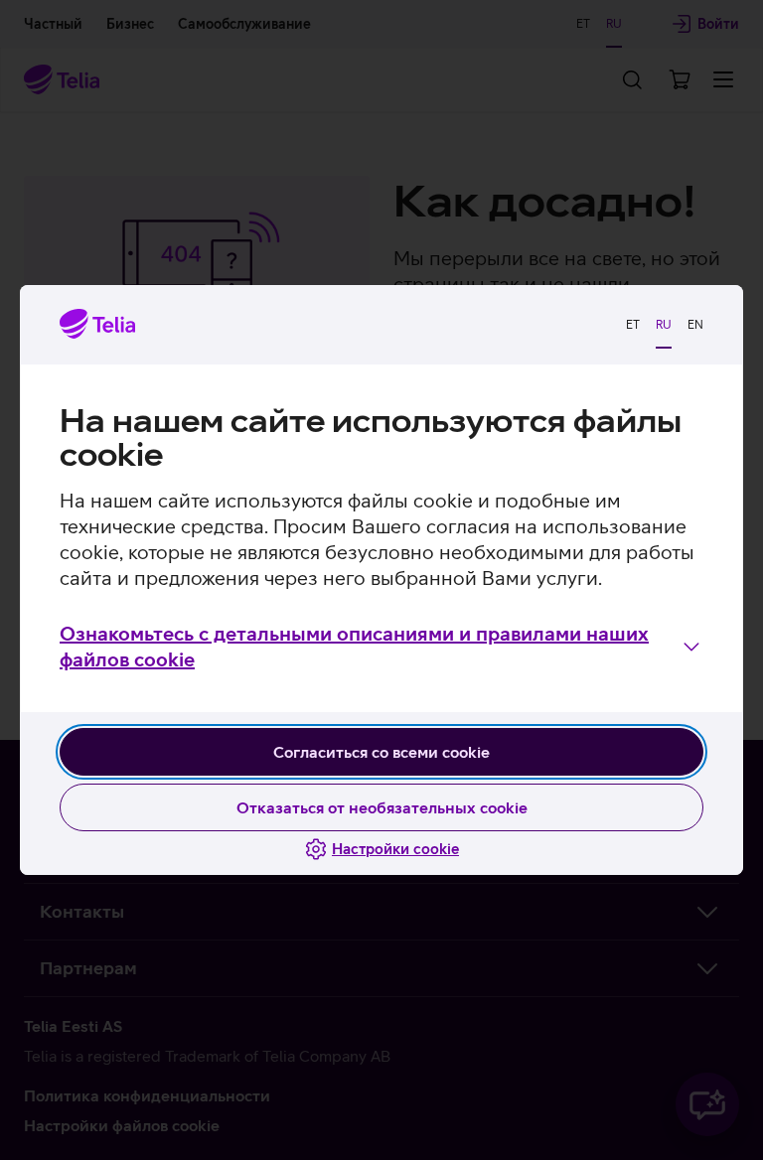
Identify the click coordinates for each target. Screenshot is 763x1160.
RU (664, 325)
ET (633, 325)
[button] (381, 646)
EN (695, 325)
